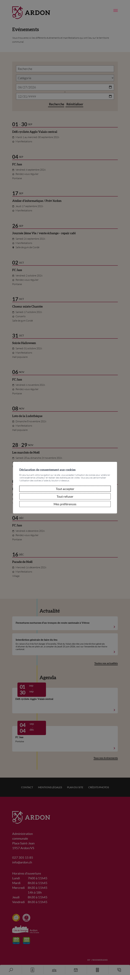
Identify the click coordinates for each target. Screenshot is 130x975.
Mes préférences (65, 504)
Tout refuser (65, 496)
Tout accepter (65, 489)
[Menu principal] (115, 10)
